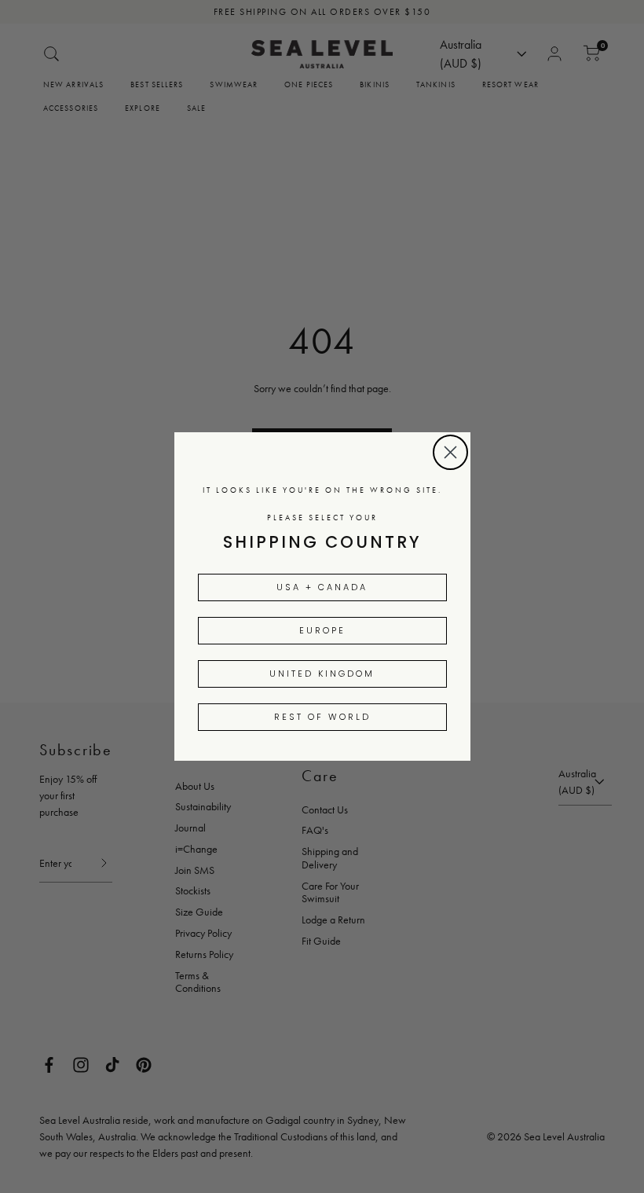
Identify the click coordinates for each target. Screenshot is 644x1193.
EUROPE (322, 630)
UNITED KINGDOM (322, 673)
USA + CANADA (322, 587)
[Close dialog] (450, 452)
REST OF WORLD (322, 716)
